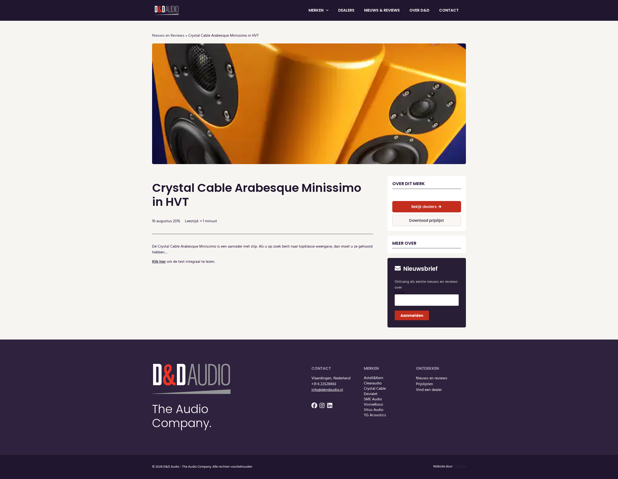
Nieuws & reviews (382, 10)
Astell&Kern (373, 378)
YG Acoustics (375, 415)
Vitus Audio (373, 410)
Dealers (346, 10)
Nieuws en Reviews (168, 36)
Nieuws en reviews (431, 378)
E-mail (400, 292)
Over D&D (419, 10)
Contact (449, 10)
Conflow (459, 466)
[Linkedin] (330, 405)
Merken (316, 10)
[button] (426, 206)
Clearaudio (373, 383)
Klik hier (159, 262)
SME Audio (373, 399)
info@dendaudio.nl (327, 390)
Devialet (371, 394)
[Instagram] (322, 405)
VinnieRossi (373, 404)
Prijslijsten (424, 384)
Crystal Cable (375, 388)
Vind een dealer (429, 390)
